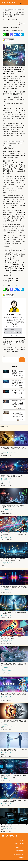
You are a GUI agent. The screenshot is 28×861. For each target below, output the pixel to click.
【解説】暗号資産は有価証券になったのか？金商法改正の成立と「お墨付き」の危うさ (17, 373)
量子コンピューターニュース (20, 778)
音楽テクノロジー (5, 727)
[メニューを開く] (26, 3)
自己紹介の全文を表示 (13, 326)
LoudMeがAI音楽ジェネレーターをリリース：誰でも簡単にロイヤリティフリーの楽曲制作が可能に (14, 534)
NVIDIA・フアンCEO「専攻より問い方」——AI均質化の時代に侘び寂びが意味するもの (17, 414)
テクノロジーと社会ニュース (20, 452)
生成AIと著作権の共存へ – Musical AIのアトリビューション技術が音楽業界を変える (14, 559)
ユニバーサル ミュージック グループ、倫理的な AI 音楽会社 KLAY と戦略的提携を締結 (15, 268)
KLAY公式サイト (10, 260)
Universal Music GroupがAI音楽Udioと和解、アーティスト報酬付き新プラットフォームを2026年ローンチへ (13, 449)
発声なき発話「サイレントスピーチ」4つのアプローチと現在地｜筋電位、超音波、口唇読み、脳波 (18, 403)
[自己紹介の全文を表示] (21, 326)
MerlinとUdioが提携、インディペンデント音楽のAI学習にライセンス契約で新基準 (13, 476)
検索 (4, 356)
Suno (2, 511)
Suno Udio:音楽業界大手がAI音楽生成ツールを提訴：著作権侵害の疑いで (13, 637)
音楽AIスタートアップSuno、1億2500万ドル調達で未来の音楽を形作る (13, 801)
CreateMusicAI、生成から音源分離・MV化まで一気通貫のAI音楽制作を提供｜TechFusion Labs (14, 587)
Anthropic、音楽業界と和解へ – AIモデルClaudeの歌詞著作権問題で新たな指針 (14, 750)
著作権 (2, 565)
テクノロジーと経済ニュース (7, 482)
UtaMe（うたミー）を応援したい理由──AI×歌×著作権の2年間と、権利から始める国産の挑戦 (13, 694)
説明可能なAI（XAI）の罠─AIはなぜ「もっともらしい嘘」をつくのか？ (18, 393)
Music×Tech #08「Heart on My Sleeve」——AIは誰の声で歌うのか (14, 825)
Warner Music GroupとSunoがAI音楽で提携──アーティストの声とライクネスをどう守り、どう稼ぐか (13, 506)
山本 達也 (23, 23)
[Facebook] (12, 336)
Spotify (3, 672)
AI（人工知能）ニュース (10, 19)
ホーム (4, 9)
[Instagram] (16, 336)
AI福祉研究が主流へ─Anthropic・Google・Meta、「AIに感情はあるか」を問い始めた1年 (18, 383)
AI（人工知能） (10, 9)
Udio (2, 453)
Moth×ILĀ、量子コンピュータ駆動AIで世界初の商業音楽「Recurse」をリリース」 (13, 776)
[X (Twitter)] (14, 336)
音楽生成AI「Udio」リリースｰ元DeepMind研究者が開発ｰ (13, 613)
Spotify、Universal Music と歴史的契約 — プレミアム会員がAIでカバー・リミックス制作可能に (13, 665)
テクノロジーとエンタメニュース (8, 479)
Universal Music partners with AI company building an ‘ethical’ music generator (13, 143)
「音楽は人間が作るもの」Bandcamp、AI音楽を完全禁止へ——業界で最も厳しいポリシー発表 (13, 722)
